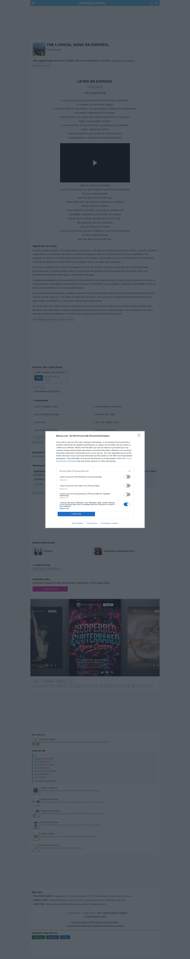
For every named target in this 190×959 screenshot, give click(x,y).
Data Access (92, 523)
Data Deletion (77, 523)
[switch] (127, 476)
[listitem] (95, 471)
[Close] (139, 436)
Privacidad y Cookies (109, 523)
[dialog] (95, 479)
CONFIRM (76, 514)
